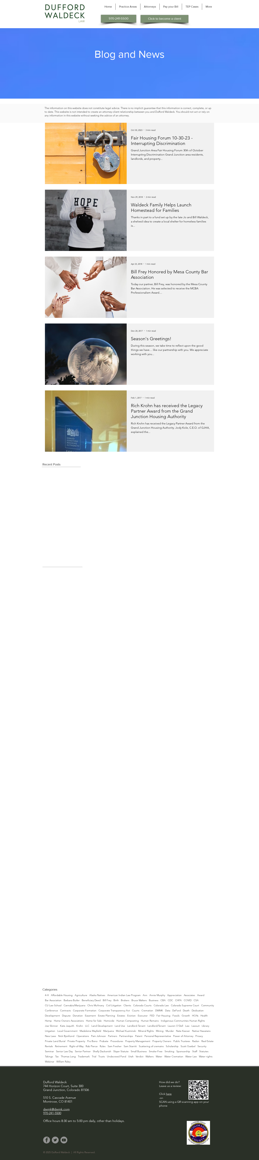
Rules (103, 1046)
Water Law (191, 1056)
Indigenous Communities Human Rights (183, 1020)
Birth (116, 1000)
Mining (160, 1031)
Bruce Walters (139, 1000)
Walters (150, 1056)
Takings (49, 1056)
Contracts (65, 1010)
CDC (170, 1000)
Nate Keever (183, 1031)
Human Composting (127, 1020)
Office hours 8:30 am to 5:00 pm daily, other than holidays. (84, 1121)
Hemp (48, 1020)
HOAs (195, 1015)
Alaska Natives (97, 995)
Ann (145, 995)
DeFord (176, 1010)
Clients (127, 1005)
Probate (104, 1041)
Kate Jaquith (67, 1025)
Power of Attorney (183, 1036)
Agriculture (81, 995)
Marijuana (108, 1031)
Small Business (139, 1051)
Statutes (203, 1051)
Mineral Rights (146, 1031)
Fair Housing (163, 1015)
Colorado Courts (142, 1005)
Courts (135, 1010)
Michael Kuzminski (126, 1031)
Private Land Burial (55, 1041)
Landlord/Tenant (156, 1025)
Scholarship (172, 1046)
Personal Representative (157, 1036)
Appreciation (174, 995)
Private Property (76, 1041)
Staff (194, 1051)
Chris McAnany (95, 1005)
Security (202, 1046)
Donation (78, 1015)
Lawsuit (196, 1025)
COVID (188, 1000)
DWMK (159, 1010)
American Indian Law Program (124, 995)
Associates (189, 995)
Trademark (84, 1056)
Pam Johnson (98, 1036)
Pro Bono (92, 1041)
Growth (186, 1015)
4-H (47, 995)
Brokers (125, 1000)
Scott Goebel (188, 1046)
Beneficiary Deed (91, 1000)
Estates (121, 1015)
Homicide (109, 1020)
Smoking (169, 1051)
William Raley (63, 1061)
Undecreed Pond (116, 1056)
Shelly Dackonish (102, 1051)
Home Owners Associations (69, 1020)
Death (186, 1010)
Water (159, 1056)
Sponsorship (183, 1051)
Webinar (49, 1061)
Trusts (101, 1056)
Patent (138, 1036)
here (169, 1094)
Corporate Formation (84, 1010)
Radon (195, 1041)
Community (207, 1005)
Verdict (139, 1056)
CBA (163, 1000)
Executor (143, 1015)
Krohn (79, 1025)
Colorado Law (161, 1005)
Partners (112, 1036)
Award (200, 995)
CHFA (178, 1000)
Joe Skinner (51, 1025)
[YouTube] (63, 1140)
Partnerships (126, 1036)
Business (153, 1000)
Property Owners (161, 1041)
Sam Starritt (130, 1046)
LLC (87, 1025)
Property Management (137, 1041)
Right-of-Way (76, 1046)
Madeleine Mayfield (90, 1031)
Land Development (102, 1025)
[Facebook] (46, 1140)
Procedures (116, 1041)
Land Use (120, 1025)
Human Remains (150, 1020)
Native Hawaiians (201, 1031)
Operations (82, 1036)
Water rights (205, 1056)
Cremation (147, 1010)
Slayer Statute (121, 1051)
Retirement (61, 1046)
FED (152, 1015)
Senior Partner (83, 1051)
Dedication (198, 1010)
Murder (170, 1031)
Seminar (49, 1051)
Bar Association (53, 1000)
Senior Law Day (64, 1051)
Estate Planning (106, 1015)
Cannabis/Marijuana (74, 1005)
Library (205, 1025)
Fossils (176, 1015)
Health (204, 1015)
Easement (90, 1015)
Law (187, 1025)
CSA (196, 1000)
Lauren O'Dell (175, 1025)
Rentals (49, 1046)
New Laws (50, 1036)
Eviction (131, 1015)
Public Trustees (181, 1041)
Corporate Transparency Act (114, 1010)
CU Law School (53, 1005)
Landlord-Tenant (136, 1025)
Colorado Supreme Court (185, 1005)
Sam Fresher (115, 1046)
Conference (51, 1010)
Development (52, 1015)
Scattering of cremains (151, 1046)
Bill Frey (107, 1000)
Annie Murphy (157, 995)
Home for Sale (94, 1020)
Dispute (66, 1015)
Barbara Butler (72, 1000)
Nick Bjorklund (66, 1036)
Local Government (67, 1031)
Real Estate (207, 1041)
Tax (57, 1056)
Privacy (199, 1036)
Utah (131, 1056)
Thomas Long (68, 1056)
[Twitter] (55, 1140)
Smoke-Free (155, 1051)
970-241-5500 (52, 1113)
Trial (94, 1056)
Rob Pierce (92, 1046)
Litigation (50, 1031)
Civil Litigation (113, 1005)
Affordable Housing (62, 995)
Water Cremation (173, 1056)
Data (167, 1010)
